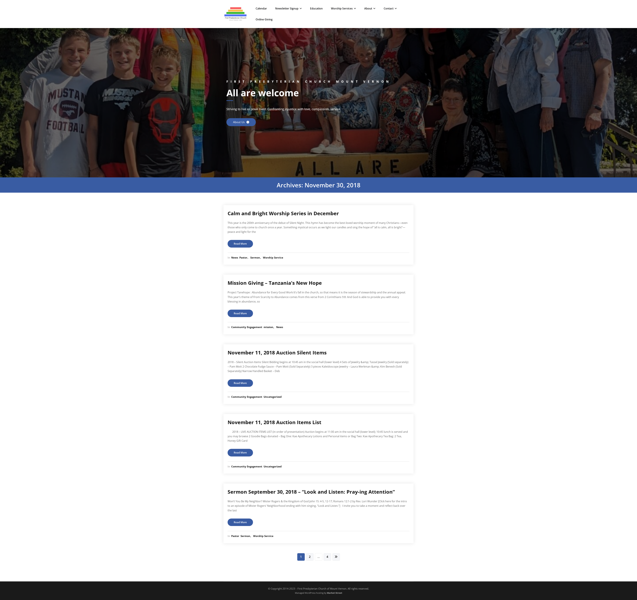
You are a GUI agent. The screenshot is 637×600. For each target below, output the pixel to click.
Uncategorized (273, 396)
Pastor (243, 257)
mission (268, 327)
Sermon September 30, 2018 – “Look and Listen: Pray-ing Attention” (311, 491)
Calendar (261, 8)
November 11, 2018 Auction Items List (274, 422)
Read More (240, 243)
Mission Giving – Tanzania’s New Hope (275, 282)
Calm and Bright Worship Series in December (283, 213)
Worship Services (342, 8)
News (234, 257)
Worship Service (273, 257)
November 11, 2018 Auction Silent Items (277, 352)
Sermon (255, 257)
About (368, 8)
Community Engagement (246, 327)
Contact (388, 8)
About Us (239, 122)
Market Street (334, 593)
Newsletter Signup (286, 8)
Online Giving (264, 19)
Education (316, 8)
